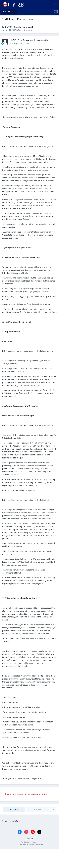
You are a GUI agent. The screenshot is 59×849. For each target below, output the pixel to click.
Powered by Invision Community (29, 845)
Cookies (29, 838)
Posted (20, 43)
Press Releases (25, 30)
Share (15, 809)
